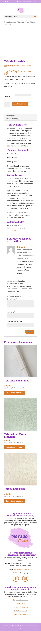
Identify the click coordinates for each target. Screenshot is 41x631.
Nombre (11, 312)
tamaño (8, 97)
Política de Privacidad (20, 607)
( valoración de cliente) (23, 66)
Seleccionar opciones (14, 393)
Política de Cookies (20, 611)
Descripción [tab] (11, 115)
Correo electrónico (15, 321)
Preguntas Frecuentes (20, 600)
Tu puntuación (13, 297)
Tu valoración (13, 299)
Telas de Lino (23, 22)
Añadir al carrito (19, 104)
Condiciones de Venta (20, 614)
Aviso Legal (20, 603)
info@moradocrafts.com (17, 230)
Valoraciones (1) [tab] (12, 119)
